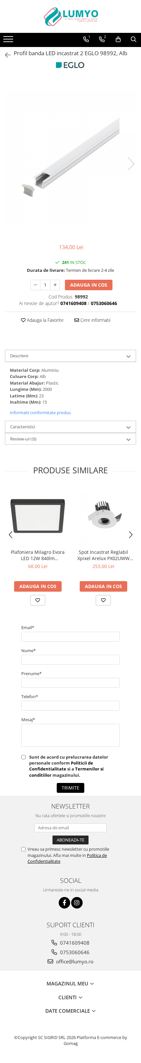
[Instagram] (77, 903)
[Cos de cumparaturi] (118, 39)
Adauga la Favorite (45, 320)
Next (131, 164)
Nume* (28, 650)
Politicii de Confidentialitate (61, 766)
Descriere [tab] (19, 356)
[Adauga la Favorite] (37, 600)
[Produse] (9, 41)
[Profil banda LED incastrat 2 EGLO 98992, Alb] (70, 157)
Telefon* (29, 696)
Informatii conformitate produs (40, 412)
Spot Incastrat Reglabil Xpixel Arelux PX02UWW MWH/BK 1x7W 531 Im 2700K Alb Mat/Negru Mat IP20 (103, 555)
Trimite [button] (70, 788)
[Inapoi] (5, 55)
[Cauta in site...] (133, 39)
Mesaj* (28, 719)
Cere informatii (95, 320)
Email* (27, 627)
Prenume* (31, 673)
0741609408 (74, 942)
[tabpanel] (70, 157)
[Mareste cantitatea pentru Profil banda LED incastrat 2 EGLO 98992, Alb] (55, 285)
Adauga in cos (88, 285)
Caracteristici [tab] (22, 427)
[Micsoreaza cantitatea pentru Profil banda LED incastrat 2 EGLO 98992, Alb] (35, 285)
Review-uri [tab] (23, 439)
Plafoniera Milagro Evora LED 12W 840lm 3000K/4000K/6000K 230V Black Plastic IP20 (38, 555)
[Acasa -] (70, 16)
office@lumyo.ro (74, 961)
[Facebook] (64, 903)
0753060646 (74, 952)
